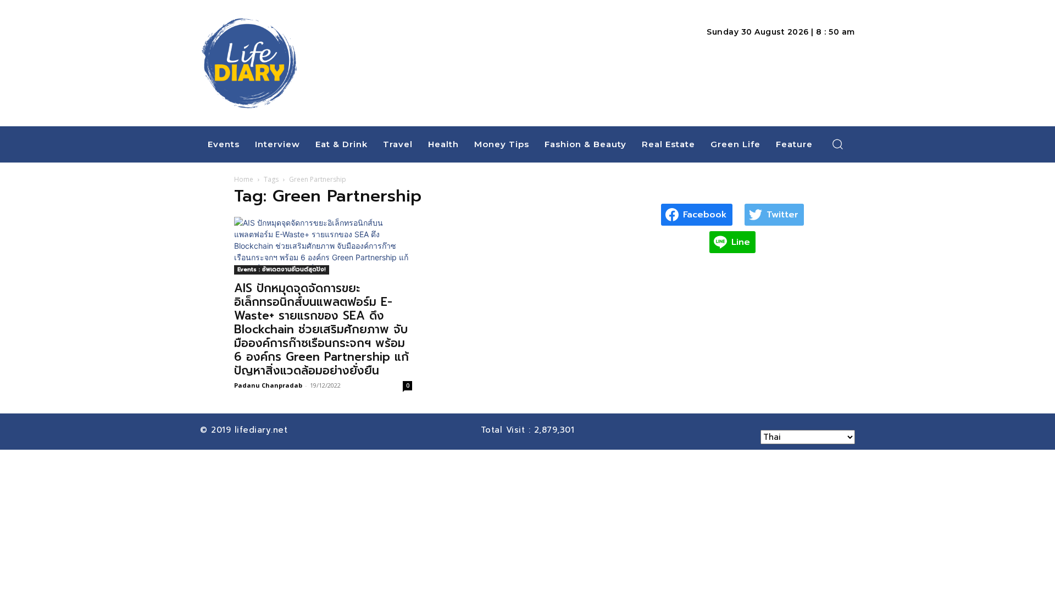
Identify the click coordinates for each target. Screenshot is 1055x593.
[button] (838, 143)
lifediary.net (263, 430)
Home (243, 179)
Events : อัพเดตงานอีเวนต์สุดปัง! (281, 269)
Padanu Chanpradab (268, 385)
